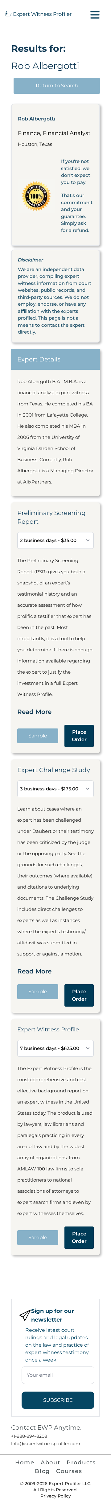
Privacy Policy (55, 1496)
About (50, 1462)
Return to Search (57, 86)
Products (81, 1462)
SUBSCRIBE (58, 1400)
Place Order (79, 735)
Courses (69, 1471)
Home (25, 1462)
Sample (37, 736)
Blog (42, 1471)
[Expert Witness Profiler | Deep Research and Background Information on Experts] (38, 13)
